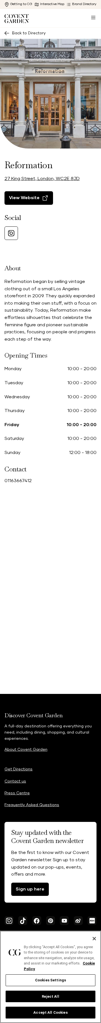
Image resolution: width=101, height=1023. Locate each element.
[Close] (94, 938)
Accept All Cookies (50, 1012)
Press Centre (17, 793)
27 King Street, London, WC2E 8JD (42, 178)
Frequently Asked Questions (31, 805)
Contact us (15, 781)
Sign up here (30, 889)
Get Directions (18, 769)
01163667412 (18, 480)
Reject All (50, 996)
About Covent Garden (25, 750)
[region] (50, 977)
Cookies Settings (50, 980)
